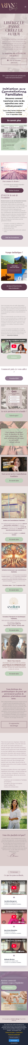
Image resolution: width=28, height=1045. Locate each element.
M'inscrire (8, 987)
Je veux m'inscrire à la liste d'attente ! (14, 287)
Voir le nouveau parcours (15, 61)
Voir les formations (12, 237)
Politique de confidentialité (14, 1034)
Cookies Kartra (19, 1032)
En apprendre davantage (14, 724)
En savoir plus (14, 120)
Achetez (14, 357)
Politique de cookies (10, 1032)
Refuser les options (14, 1037)
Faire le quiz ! (14, 415)
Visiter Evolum (14, 190)
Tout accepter (14, 1040)
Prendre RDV (14, 378)
